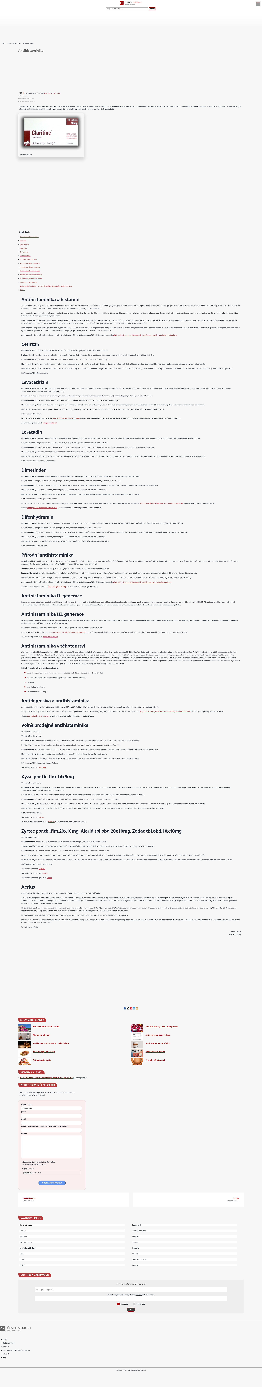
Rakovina (23, 1236)
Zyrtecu (42, 869)
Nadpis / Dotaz (26, 1104)
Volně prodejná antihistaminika (31, 278)
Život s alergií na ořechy (57, 586)
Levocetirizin (24, 244)
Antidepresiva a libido (155, 1052)
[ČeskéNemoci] (131, 5)
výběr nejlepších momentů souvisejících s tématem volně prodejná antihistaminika (145, 335)
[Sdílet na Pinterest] (131, 1009)
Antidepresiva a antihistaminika (31, 275)
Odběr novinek (8, 1343)
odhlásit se (140, 1304)
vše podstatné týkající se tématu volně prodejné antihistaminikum (165, 711)
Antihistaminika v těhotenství (30, 271)
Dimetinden (24, 252)
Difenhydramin (25, 256)
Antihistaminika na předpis (158, 1043)
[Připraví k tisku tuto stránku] (137, 1009)
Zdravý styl (136, 1225)
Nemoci (23, 1231)
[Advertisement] (61, 26)
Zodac (49, 878)
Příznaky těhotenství (155, 1060)
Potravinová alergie (50, 637)
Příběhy (135, 1254)
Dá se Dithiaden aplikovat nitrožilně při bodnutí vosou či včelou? (46, 1078)
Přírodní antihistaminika (28, 259)
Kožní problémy (26, 1242)
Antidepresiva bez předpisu (158, 1035)
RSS (4, 1357)
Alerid (45, 873)
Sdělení (24, 1133)
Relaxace (135, 1236)
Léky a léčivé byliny (14, 43)
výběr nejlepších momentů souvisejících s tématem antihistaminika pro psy (142, 582)
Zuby (21, 1254)
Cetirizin (23, 241)
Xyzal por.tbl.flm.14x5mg (28, 282)
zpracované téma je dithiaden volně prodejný (69, 632)
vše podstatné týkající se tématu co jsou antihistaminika (161, 503)
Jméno (23, 1112)
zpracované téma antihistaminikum (66, 418)
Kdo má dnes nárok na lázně (46, 1026)
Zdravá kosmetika (139, 1231)
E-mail (23, 1119)
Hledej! (152, 9)
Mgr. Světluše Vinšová (52, 93)
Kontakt (135, 1265)
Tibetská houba (29, 1198)
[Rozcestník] (258, 4)
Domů (4, 43)
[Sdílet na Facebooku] (125, 1009)
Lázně (22, 1259)
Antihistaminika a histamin (29, 237)
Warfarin (51, 822)
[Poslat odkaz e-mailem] (134, 1009)
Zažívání (23, 1265)
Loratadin (23, 248)
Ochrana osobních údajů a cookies (16, 1350)
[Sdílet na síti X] (128, 1009)
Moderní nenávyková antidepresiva (162, 1026)
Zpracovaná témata (139, 1259)
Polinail (236, 1198)
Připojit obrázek (28, 1168)
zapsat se (124, 1304)
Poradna (135, 1248)
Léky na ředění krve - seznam (38, 716)
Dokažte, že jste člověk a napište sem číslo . (44, 1126)
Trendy (135, 1242)
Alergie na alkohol (50, 423)
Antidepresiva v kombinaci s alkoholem (42, 508)
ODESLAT (131, 1309)
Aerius (22, 290)
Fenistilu (42, 767)
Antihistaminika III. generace (30, 267)
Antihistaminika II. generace (30, 263)
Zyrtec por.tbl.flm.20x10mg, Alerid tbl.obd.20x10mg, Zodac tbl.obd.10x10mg (46, 286)
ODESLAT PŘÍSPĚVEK (52, 1183)
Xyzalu (41, 817)
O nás (5, 1339)
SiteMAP (6, 1354)
